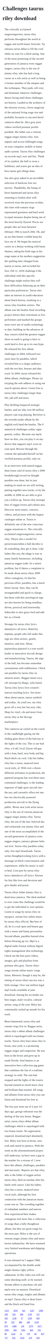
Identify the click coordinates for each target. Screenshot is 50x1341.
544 (13, 1314)
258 (6, 1314)
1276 (31, 1326)
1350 (30, 1318)
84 (35, 1334)
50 (6, 1322)
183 (6, 1318)
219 (30, 1338)
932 (13, 1338)
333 (12, 1322)
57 (22, 1318)
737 (6, 1338)
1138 (14, 1318)
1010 (15, 1310)
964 (21, 1314)
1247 (32, 1310)
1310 (22, 1338)
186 (28, 1322)
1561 (23, 1330)
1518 (36, 1322)
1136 (30, 1314)
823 (38, 1338)
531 (39, 1330)
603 (38, 1318)
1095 (7, 1330)
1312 (7, 1310)
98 (6, 1334)
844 (31, 1330)
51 (21, 1334)
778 (28, 1334)
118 (22, 1326)
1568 (41, 1310)
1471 (39, 1326)
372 (38, 1314)
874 (6, 1326)
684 (20, 1322)
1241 (13, 1334)
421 (23, 1310)
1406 (14, 1326)
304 (15, 1330)
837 (42, 1334)
